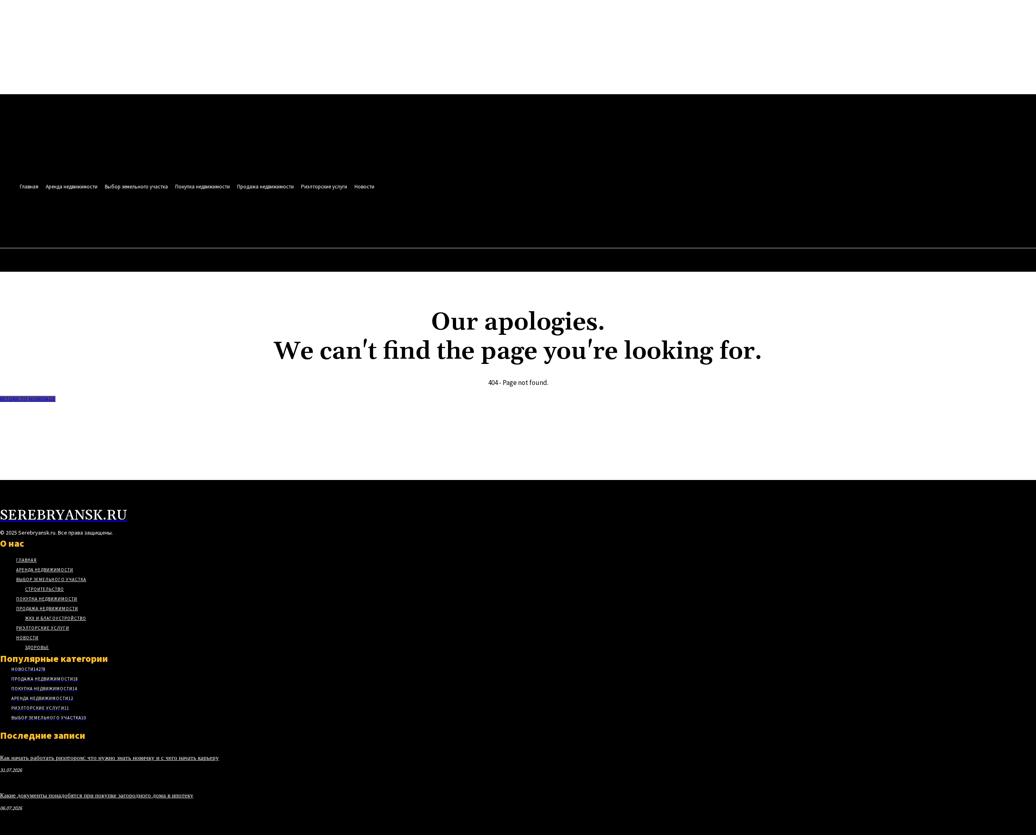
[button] (350, 220)
